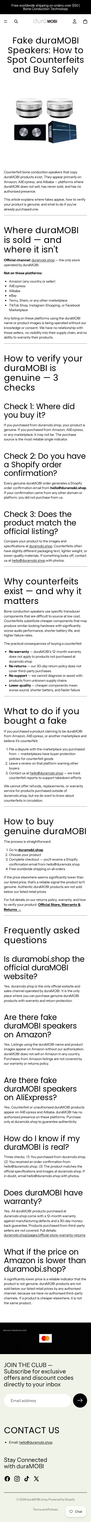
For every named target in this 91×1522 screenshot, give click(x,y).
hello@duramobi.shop (28, 560)
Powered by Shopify (62, 1499)
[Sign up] (80, 1400)
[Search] (16, 21)
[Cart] (85, 21)
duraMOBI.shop (37, 1499)
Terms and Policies (45, 1509)
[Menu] (5, 21)
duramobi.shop (43, 260)
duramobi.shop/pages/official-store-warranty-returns (44, 1235)
